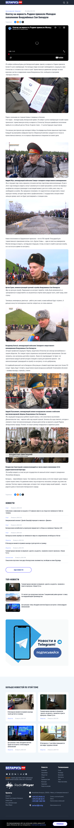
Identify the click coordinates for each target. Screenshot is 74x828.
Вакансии (60, 775)
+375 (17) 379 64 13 (48, 797)
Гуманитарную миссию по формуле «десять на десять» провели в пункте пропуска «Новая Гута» (35, 552)
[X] (23, 22)
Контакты (61, 777)
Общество (17, 11)
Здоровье (44, 784)
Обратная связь (62, 781)
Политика (44, 770)
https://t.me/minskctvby (13, 621)
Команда (60, 772)
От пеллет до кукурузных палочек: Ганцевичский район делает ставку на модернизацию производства (44, 595)
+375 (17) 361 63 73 (43, 799)
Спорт (7, 508)
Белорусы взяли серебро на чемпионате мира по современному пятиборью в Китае (33, 536)
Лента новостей (10, 11)
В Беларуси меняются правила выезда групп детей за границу (26, 543)
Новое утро (9, 800)
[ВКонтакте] (15, 22)
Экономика (44, 772)
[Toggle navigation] (66, 2)
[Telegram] (20, 22)
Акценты (8, 796)
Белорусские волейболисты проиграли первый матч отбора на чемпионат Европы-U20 (34, 528)
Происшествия (9, 557)
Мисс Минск (9, 805)
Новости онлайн (45, 786)
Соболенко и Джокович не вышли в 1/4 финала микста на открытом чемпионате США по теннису (34, 512)
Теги (59, 779)
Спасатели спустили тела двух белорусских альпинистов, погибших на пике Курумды (33, 560)
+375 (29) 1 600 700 (48, 801)
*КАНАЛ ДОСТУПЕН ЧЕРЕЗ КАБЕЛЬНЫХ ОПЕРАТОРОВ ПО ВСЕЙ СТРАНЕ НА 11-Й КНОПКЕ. (19, 778)
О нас (59, 770)
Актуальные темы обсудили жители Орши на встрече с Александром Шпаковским (44, 606)
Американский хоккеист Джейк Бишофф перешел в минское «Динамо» (29, 520)
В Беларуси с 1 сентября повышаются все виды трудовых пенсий (52, 744)
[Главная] (15, 2)
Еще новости (18, 570)
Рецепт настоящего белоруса (14, 798)
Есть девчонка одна (11, 803)
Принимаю (60, 824)
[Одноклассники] (18, 22)
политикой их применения (39, 825)
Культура (44, 781)
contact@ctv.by (46, 805)
